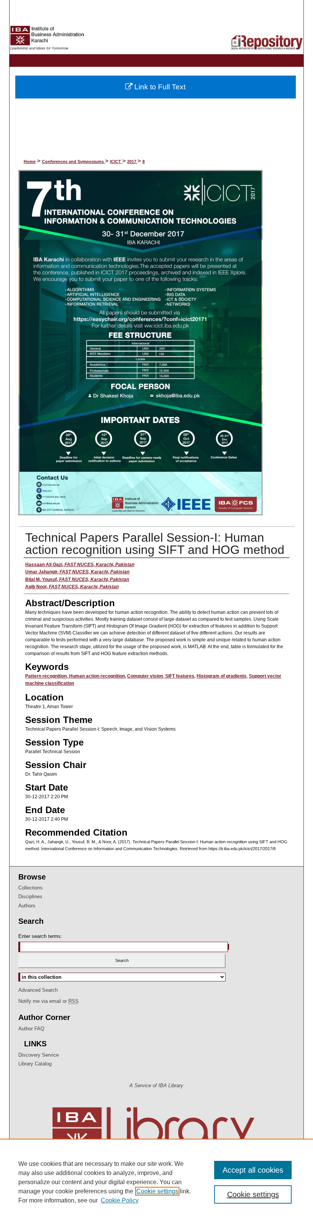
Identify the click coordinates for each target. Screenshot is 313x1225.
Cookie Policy (120, 1200)
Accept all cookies (253, 1170)
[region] (156, 1182)
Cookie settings (157, 1191)
